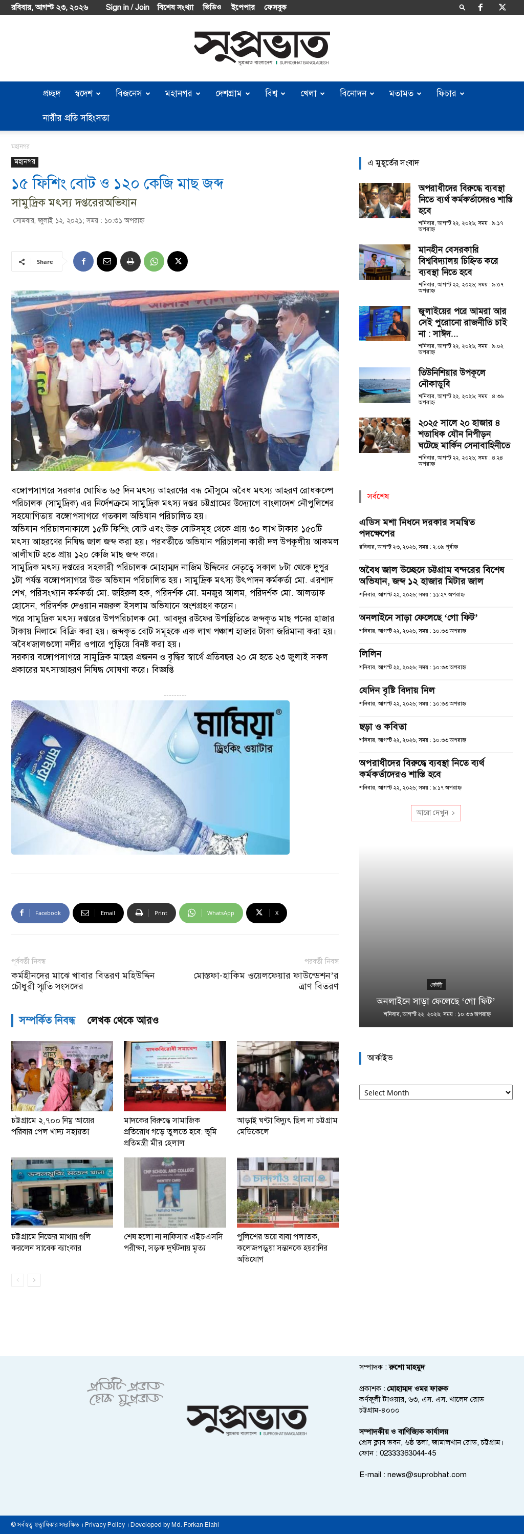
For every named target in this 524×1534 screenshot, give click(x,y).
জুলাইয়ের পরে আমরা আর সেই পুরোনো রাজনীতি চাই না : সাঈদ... (463, 322)
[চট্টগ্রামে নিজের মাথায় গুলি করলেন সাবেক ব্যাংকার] (62, 1192)
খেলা (308, 93)
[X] (502, 7)
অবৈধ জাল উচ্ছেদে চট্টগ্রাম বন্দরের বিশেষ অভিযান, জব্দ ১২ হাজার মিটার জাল (432, 575)
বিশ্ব (271, 93)
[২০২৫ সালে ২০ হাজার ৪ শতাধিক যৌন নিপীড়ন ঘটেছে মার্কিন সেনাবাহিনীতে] (384, 435)
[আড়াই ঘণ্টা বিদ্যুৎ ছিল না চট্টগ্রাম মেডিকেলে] (288, 1076)
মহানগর (178, 93)
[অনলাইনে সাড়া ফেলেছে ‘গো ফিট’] (436, 936)
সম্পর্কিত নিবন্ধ (47, 1020)
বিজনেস (129, 93)
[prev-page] (17, 1280)
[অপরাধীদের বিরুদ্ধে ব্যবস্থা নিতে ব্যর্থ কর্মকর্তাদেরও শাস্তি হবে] (384, 200)
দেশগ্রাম (228, 93)
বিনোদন (353, 93)
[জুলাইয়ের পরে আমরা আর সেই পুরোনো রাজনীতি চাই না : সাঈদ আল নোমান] (384, 323)
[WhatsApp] (154, 261)
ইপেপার (243, 7)
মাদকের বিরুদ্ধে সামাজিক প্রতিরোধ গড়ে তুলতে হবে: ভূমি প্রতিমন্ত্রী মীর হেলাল (170, 1131)
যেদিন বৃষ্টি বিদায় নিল (397, 690)
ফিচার (446, 93)
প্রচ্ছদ (51, 93)
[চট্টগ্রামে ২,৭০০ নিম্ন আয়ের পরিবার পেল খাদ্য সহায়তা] (62, 1076)
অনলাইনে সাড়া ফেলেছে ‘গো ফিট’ (418, 617)
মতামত (401, 93)
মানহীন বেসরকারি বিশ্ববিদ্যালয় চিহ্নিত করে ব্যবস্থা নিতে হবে (458, 261)
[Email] (107, 261)
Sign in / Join (127, 7)
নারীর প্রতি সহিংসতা (76, 118)
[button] (462, 7)
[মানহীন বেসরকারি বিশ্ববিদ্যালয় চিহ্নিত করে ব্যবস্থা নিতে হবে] (384, 262)
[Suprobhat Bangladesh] (262, 48)
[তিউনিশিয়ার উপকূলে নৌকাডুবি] (384, 385)
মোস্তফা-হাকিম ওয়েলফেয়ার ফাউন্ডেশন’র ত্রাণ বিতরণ (266, 981)
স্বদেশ (84, 93)
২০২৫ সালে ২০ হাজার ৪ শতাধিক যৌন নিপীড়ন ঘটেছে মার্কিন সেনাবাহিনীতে (464, 434)
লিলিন (370, 653)
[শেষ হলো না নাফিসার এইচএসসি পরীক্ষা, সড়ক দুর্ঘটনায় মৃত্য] (175, 1192)
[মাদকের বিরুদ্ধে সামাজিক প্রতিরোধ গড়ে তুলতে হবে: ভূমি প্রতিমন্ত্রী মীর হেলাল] (175, 1076)
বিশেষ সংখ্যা (175, 7)
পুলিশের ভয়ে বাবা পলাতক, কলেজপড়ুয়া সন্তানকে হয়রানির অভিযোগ (282, 1248)
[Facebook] (480, 7)
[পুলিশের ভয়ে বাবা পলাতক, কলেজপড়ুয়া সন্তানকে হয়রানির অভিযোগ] (288, 1192)
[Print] (130, 261)
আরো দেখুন (432, 813)
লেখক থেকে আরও (123, 1020)
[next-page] (34, 1280)
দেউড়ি (436, 984)
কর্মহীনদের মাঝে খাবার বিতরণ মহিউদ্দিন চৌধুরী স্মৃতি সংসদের (83, 981)
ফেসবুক (276, 7)
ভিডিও (212, 7)
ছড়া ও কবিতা (383, 726)
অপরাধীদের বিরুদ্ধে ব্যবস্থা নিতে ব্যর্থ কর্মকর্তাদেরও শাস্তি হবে (466, 199)
